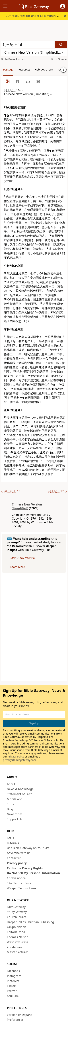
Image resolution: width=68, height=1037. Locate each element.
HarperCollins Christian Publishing (30, 922)
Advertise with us (18, 853)
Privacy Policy (16, 756)
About (11, 784)
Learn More (17, 567)
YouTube (13, 996)
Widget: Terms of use (21, 888)
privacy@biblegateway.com (19, 760)
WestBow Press (17, 942)
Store (10, 804)
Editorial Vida (16, 932)
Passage (8, 69)
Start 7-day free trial (23, 558)
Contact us (14, 858)
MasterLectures (17, 952)
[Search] (61, 44)
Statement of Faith (19, 794)
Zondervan (14, 947)
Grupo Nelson (16, 927)
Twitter (12, 991)
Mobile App (14, 799)
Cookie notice (16, 878)
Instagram (14, 976)
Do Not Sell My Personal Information (33, 873)
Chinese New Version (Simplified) (27, 506)
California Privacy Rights (25, 868)
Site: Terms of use (19, 883)
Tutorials (13, 843)
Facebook (13, 971)
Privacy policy (17, 863)
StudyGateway (17, 912)
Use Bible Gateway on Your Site (28, 848)
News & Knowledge (20, 789)
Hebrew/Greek (44, 69)
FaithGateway (16, 907)
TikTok (11, 986)
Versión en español (20, 1015)
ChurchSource (16, 917)
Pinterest (13, 981)
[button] (62, 6)
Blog (10, 809)
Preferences (15, 1020)
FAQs (10, 838)
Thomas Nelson (17, 937)
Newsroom (14, 814)
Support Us (14, 819)
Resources (24, 69)
